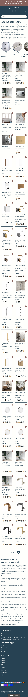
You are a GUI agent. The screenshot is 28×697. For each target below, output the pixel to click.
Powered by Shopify (4, 694)
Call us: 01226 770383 (15, 7)
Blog (2, 664)
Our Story (3, 658)
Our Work (3, 662)
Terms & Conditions (5, 649)
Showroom (3, 660)
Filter (4, 56)
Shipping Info (4, 645)
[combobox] (14, 16)
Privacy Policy (3, 651)
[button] (3, 83)
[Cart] (26, 12)
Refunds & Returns (5, 647)
